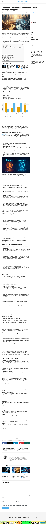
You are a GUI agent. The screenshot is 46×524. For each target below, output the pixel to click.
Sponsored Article (34, 39)
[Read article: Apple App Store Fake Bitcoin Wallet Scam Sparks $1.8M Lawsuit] (25, 470)
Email (3, 501)
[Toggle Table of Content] (22, 45)
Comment (3, 485)
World (23, 12)
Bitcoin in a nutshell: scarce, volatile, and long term (10, 49)
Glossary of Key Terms (7, 59)
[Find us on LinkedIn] (39, 517)
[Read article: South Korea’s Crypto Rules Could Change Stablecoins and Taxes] (18, 66)
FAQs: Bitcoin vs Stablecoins (7, 58)
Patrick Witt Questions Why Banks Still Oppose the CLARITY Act (14, 47)
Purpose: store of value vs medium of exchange (10, 51)
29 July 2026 (23, 477)
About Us (13, 517)
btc (14, 440)
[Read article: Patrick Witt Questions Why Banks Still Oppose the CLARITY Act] (4, 66)
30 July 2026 (8, 68)
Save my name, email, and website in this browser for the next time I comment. (15, 505)
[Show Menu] (2, 1)
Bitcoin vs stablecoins (11, 71)
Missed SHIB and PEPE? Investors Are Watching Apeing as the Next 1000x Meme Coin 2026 (37, 55)
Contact (10, 518)
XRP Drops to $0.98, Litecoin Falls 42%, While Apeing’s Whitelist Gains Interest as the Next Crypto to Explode (37, 62)
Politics (32, 37)
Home (10, 517)
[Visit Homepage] (22, 1)
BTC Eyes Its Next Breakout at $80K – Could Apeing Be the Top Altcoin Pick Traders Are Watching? (37, 49)
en (31, 34)
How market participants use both (8, 55)
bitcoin (5, 440)
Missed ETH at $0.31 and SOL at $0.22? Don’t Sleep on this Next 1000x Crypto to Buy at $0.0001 (37, 58)
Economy (17, 12)
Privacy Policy (24, 517)
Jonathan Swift (7, 12)
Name (3, 497)
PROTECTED (34, 22)
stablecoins (24, 440)
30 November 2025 (12, 12)
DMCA (32, 22)
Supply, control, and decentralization (8, 54)
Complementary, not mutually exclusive (8, 57)
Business (20, 12)
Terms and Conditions (18, 517)
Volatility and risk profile (6, 53)
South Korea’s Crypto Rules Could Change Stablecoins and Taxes (14, 48)
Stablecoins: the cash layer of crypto (8, 50)
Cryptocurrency (5, 472)
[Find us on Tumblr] (36, 517)
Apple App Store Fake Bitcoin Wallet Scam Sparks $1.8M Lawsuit (24, 475)
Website (17, 501)
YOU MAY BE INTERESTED (8, 46)
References (7, 60)
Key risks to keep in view (6, 56)
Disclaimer (28, 517)
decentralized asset (19, 440)
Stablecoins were (4, 134)
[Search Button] (43, 1)
